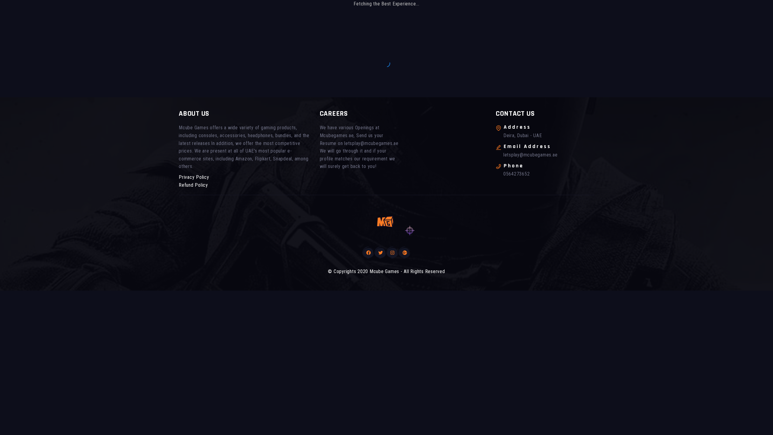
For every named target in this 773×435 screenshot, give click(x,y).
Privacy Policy (194, 177)
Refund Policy (193, 185)
